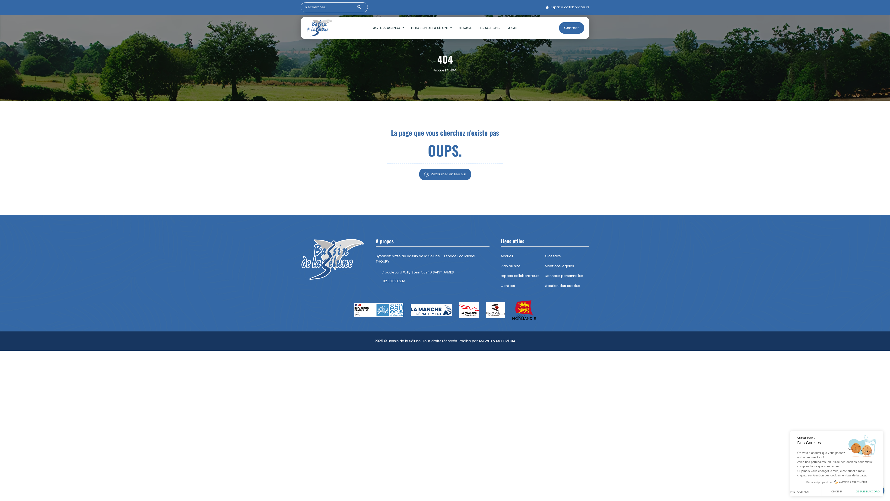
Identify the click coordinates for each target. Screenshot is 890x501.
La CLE (512, 27)
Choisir (836, 491)
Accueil (440, 70)
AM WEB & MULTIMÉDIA (497, 340)
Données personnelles (564, 275)
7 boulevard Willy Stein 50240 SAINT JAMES (418, 272)
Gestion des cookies (562, 285)
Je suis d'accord (868, 491)
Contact (571, 27)
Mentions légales (559, 265)
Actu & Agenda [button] (387, 27)
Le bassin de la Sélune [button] (430, 27)
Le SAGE (465, 27)
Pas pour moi (799, 491)
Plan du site (511, 265)
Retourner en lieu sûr (448, 174)
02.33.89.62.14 (394, 281)
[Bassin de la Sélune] (327, 28)
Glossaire (553, 256)
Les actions (489, 27)
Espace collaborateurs (569, 7)
